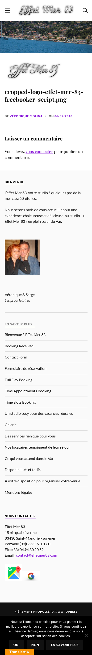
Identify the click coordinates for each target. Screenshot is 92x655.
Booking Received (19, 346)
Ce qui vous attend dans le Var (29, 458)
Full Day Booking (18, 379)
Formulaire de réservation (25, 368)
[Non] (86, 635)
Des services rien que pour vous (30, 436)
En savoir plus (65, 645)
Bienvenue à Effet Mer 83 (25, 334)
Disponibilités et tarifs (23, 469)
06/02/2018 (63, 116)
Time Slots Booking (20, 402)
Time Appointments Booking (28, 391)
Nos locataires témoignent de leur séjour (37, 447)
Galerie (11, 424)
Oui (16, 645)
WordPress (67, 611)
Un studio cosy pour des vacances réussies (39, 413)
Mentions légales (18, 492)
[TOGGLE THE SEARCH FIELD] (85, 10)
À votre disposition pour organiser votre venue (42, 481)
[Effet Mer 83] (46, 10)
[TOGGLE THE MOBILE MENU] (7, 10)
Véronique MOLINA (26, 116)
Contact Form (16, 357)
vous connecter (39, 151)
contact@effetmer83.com (36, 555)
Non (35, 645)
